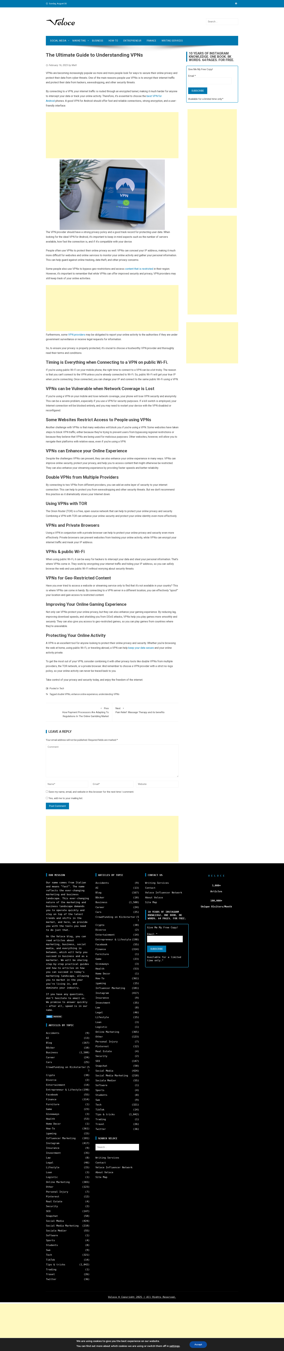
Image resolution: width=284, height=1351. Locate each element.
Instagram (52, 1143)
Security (52, 1206)
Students (52, 1245)
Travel (50, 1274)
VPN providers (76, 334)
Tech (61, 688)
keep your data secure (141, 647)
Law (48, 1157)
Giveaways (52, 1114)
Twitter (51, 1279)
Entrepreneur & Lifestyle (64, 1089)
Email (192, 75)
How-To (113, 40)
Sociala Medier (56, 1230)
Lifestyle (52, 1167)
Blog (49, 1042)
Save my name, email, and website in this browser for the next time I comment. (91, 791)
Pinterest (52, 1196)
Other (49, 1186)
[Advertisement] (112, 135)
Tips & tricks (55, 1264)
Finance (151, 40)
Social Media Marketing (62, 1225)
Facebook (52, 1094)
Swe (48, 1250)
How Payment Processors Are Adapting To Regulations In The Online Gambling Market (85, 712)
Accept (198, 1344)
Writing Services (172, 40)
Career (50, 1057)
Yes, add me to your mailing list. (65, 798)
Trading (51, 1269)
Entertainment (55, 1084)
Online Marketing (58, 1182)
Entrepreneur (132, 40)
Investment (53, 1152)
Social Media (58, 40)
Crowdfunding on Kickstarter (66, 1067)
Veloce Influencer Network (113, 1167)
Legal (49, 1162)
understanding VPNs (109, 694)
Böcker (50, 1047)
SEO (48, 1211)
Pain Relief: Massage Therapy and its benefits (140, 710)
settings (174, 1346)
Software (52, 1235)
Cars (49, 1062)
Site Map (101, 1177)
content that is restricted (139, 268)
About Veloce (104, 1172)
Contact (100, 1162)
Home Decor (53, 1123)
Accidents (52, 1033)
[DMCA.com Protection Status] (54, 1016)
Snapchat (52, 1216)
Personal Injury (57, 1191)
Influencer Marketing (61, 1138)
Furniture (52, 1104)
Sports (50, 1240)
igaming (51, 1133)
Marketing (79, 40)
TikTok (50, 1259)
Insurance (52, 1147)
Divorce (51, 1079)
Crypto (50, 1075)
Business (97, 40)
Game (49, 1109)
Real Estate (54, 1201)
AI (47, 1038)
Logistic (52, 1177)
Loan (49, 1172)
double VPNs (63, 694)
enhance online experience (84, 694)
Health (50, 1118)
